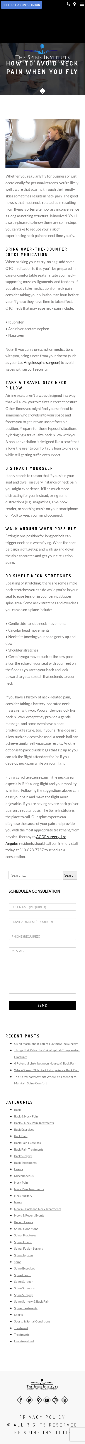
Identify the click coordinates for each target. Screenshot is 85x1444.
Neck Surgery (23, 1195)
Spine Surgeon (23, 1281)
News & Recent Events (29, 1215)
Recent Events (23, 1222)
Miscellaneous (24, 1176)
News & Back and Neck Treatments (37, 1209)
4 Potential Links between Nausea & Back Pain (45, 1063)
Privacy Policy (42, 1417)
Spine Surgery (23, 1295)
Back (17, 1109)
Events (18, 1169)
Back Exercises (24, 1129)
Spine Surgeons (24, 1288)
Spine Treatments (25, 1308)
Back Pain (20, 1136)
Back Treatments (25, 1162)
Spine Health (22, 1275)
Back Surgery (23, 1156)
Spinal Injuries (23, 1255)
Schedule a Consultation (34, 891)
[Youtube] (47, 1400)
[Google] (38, 1400)
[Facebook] (21, 1400)
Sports (18, 1314)
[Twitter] (29, 1400)
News (18, 1202)
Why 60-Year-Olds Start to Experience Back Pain (46, 1070)
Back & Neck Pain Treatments (34, 1123)
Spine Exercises (24, 1268)
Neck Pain (21, 1182)
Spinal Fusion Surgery (28, 1248)
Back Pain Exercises (27, 1143)
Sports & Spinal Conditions (32, 1321)
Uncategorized (24, 1341)
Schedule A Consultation (21, 4)
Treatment (21, 1328)
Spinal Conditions (26, 1229)
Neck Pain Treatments (29, 1189)
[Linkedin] (64, 1400)
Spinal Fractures (25, 1235)
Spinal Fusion (23, 1242)
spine (17, 1262)
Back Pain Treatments (28, 1149)
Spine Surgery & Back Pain (31, 1301)
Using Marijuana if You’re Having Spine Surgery (46, 1043)
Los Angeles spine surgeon (38, 362)
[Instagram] (55, 1400)
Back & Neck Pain (26, 1116)
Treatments (21, 1334)
